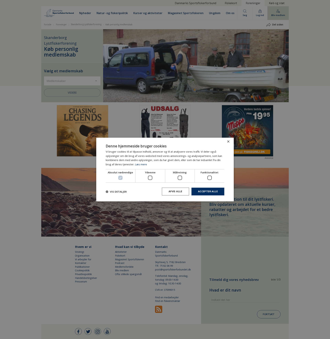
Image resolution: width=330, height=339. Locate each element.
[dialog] (165, 170)
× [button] (228, 141)
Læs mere (141, 164)
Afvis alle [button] (175, 191)
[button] (116, 191)
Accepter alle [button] (208, 191)
